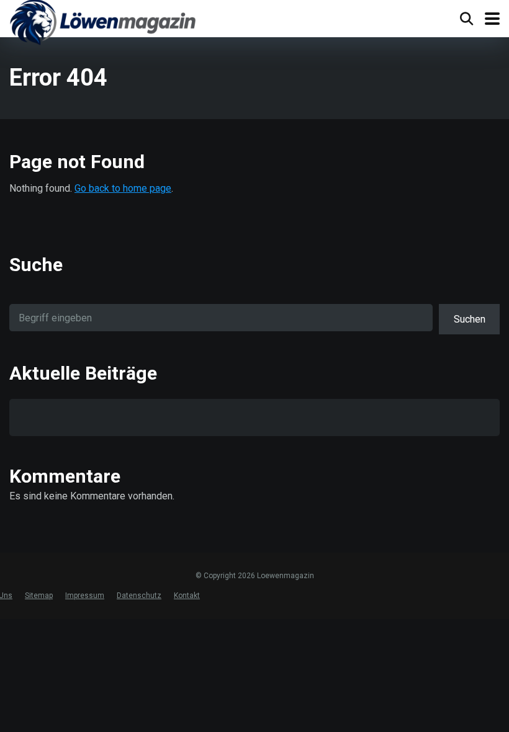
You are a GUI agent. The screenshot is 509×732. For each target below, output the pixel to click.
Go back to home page (122, 188)
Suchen (469, 319)
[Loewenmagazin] (102, 24)
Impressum (84, 595)
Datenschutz (139, 595)
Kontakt (187, 595)
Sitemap (39, 595)
